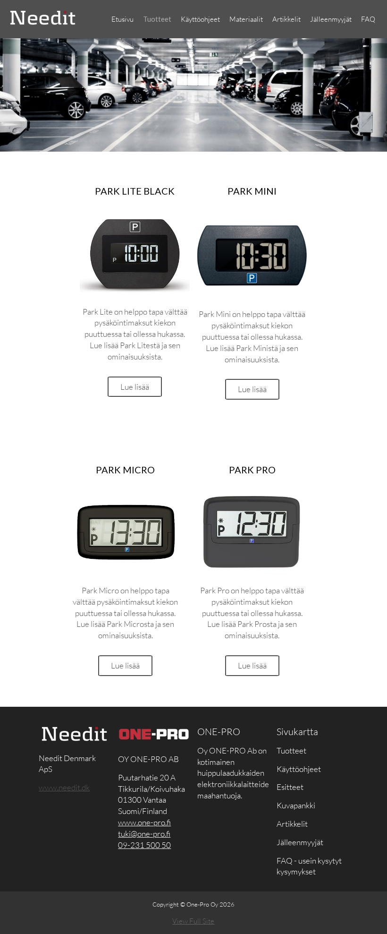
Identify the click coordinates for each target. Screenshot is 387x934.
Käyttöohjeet (200, 19)
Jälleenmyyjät (331, 19)
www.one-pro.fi (144, 822)
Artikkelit (286, 19)
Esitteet (290, 787)
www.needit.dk (64, 787)
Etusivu (122, 19)
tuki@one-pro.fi (144, 834)
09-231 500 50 (144, 845)
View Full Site (193, 921)
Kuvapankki (296, 805)
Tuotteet (157, 19)
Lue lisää (134, 387)
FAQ (368, 19)
